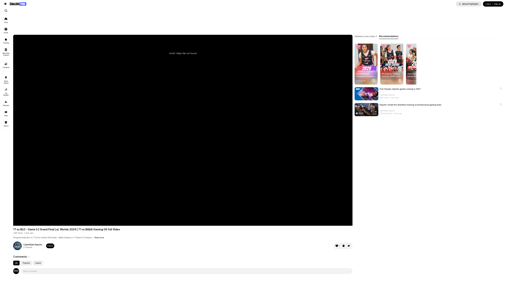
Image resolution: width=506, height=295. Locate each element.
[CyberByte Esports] (17, 246)
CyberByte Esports (32, 244)
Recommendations (388, 36)
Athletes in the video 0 (366, 36)
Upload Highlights (470, 4)
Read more (99, 237)
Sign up (497, 4)
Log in (488, 4)
